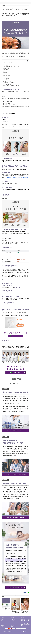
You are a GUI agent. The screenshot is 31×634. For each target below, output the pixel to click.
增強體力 (24, 8)
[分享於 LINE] (28, 592)
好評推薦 (2, 626)
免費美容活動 (13, 620)
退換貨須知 (12, 626)
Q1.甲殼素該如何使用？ (7, 79)
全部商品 (2, 619)
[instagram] (21, 631)
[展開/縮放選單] (28, 1)
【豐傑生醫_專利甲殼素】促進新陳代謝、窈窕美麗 (11, 85)
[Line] (23, 631)
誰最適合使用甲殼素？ (6, 75)
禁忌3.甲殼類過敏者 (6, 71)
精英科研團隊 (3, 625)
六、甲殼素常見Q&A (6, 78)
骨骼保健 (22, 9)
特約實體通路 (13, 625)
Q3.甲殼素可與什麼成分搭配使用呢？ (9, 82)
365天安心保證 (13, 619)
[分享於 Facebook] (25, 592)
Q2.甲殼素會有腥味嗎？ (7, 81)
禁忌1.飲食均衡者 (6, 68)
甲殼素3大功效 (5, 63)
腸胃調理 (10, 9)
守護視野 (20, 8)
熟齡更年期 (13, 8)
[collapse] (27, 61)
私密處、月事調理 (8, 8)
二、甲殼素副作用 (5, 65)
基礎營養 (17, 8)
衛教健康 (25, 9)
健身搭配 (4, 9)
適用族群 (2, 620)
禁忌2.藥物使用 (5, 69)
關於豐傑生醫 (5, 87)
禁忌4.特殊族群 (5, 72)
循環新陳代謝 (15, 9)
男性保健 (19, 9)
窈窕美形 (4, 8)
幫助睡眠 (7, 9)
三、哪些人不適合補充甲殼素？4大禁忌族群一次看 (11, 66)
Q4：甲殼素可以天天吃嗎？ (7, 84)
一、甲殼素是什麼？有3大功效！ (8, 62)
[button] (27, 1)
